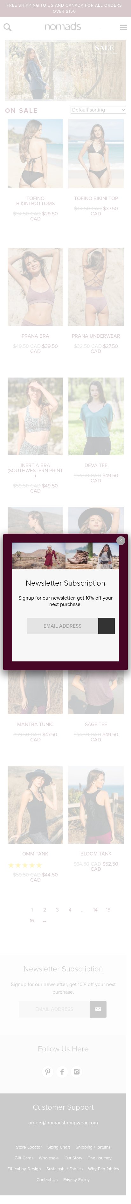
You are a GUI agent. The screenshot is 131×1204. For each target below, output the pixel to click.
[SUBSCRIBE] (106, 626)
